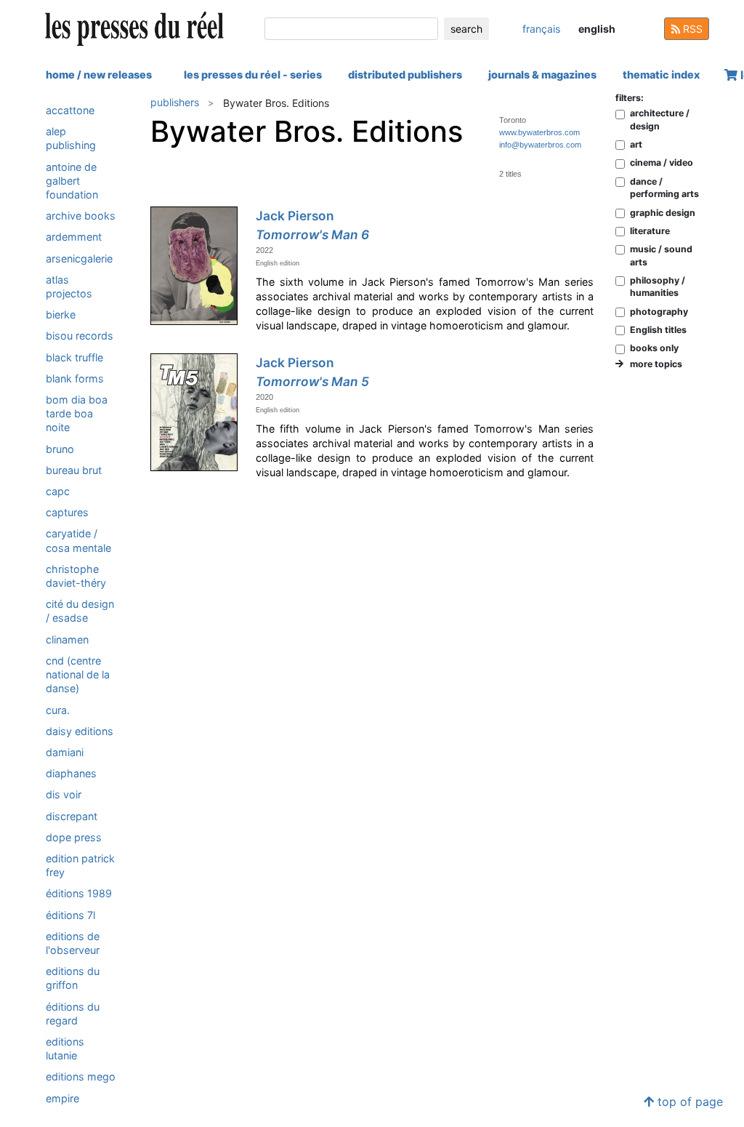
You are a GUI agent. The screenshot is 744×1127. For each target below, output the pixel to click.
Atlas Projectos (69, 286)
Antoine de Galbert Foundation (72, 181)
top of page (688, 1101)
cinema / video (661, 162)
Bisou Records (79, 335)
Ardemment (74, 236)
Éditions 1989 (79, 893)
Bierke (61, 314)
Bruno (60, 449)
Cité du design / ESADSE (80, 611)
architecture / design (660, 119)
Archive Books (81, 215)
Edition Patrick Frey (80, 865)
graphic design (662, 212)
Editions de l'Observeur (73, 943)
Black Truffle (74, 357)
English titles (658, 329)
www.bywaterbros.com (539, 132)
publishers (174, 102)
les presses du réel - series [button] (253, 74)
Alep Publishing (71, 138)
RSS (691, 29)
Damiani (65, 752)
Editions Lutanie (65, 1048)
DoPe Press (74, 837)
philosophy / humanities (657, 286)
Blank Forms (75, 378)
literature (650, 230)
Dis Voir (63, 794)
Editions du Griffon (73, 978)
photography (659, 311)
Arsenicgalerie (79, 258)
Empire (62, 1098)
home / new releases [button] (99, 74)
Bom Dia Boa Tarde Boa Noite (77, 413)
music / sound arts (661, 255)
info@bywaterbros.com (540, 144)
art (636, 144)
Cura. (58, 710)
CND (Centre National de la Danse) (78, 674)
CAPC (58, 491)
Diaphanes (71, 773)
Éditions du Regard (73, 1013)
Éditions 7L (70, 915)
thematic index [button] (661, 74)
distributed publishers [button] (405, 74)
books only (654, 347)
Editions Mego (81, 1076)
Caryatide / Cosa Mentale (78, 540)
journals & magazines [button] (542, 74)
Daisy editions (79, 731)
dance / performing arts (664, 187)
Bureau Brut (74, 470)
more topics (652, 363)
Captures (67, 512)
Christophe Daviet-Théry (76, 576)
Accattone (70, 110)
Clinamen (67, 639)
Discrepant (71, 816)
